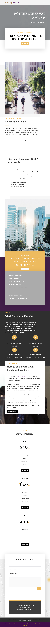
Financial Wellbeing (22, 376)
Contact (29, 620)
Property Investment (22, 620)
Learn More (32, 22)
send (39, 589)
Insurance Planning (36, 619)
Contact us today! (12, 412)
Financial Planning (16, 619)
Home (10, 619)
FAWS (25, 625)
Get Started (41, 22)
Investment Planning (26, 619)
